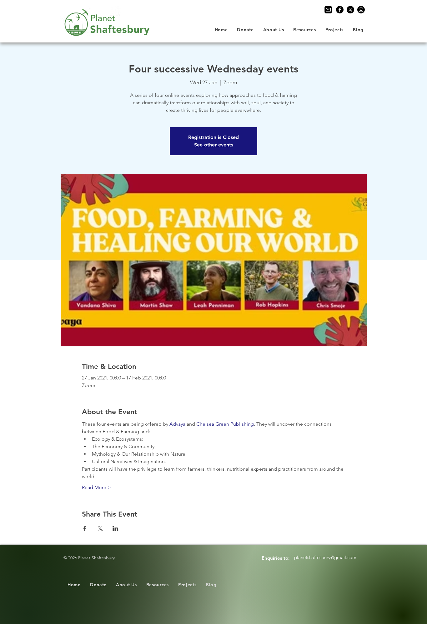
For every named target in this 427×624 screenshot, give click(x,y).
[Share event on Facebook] (85, 528)
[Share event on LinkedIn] (115, 528)
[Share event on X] (100, 528)
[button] (273, 29)
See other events (213, 145)
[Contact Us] (328, 9)
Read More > (96, 487)
